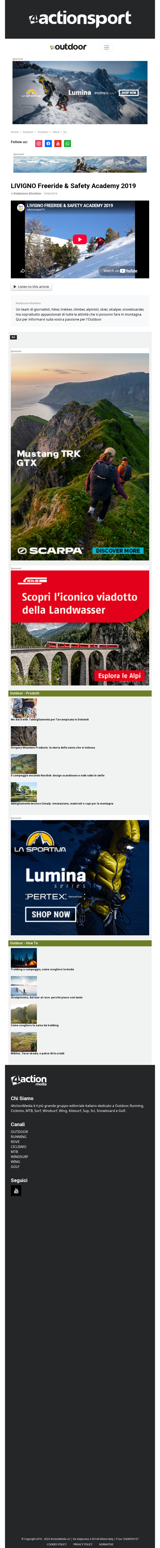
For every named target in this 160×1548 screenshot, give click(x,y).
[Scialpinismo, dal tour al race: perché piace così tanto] (80, 986)
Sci (65, 132)
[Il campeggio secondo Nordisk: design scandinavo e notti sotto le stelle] (80, 764)
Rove (15, 1141)
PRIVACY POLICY (82, 1544)
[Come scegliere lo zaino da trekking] (80, 1014)
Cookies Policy (57, 1544)
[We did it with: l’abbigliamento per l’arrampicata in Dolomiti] (80, 708)
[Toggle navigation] (106, 47)
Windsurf (19, 1156)
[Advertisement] (80, 1240)
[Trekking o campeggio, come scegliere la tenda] (80, 958)
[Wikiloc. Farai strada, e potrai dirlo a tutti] (80, 1042)
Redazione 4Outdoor (27, 193)
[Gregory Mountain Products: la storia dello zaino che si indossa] (80, 736)
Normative (106, 1544)
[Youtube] (16, 1190)
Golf (15, 1166)
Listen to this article (33, 286)
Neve (56, 132)
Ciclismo (18, 1146)
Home (15, 132)
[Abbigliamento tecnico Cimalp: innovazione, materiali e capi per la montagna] (80, 792)
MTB (14, 1151)
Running (18, 1136)
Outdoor (28, 132)
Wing (15, 1161)
